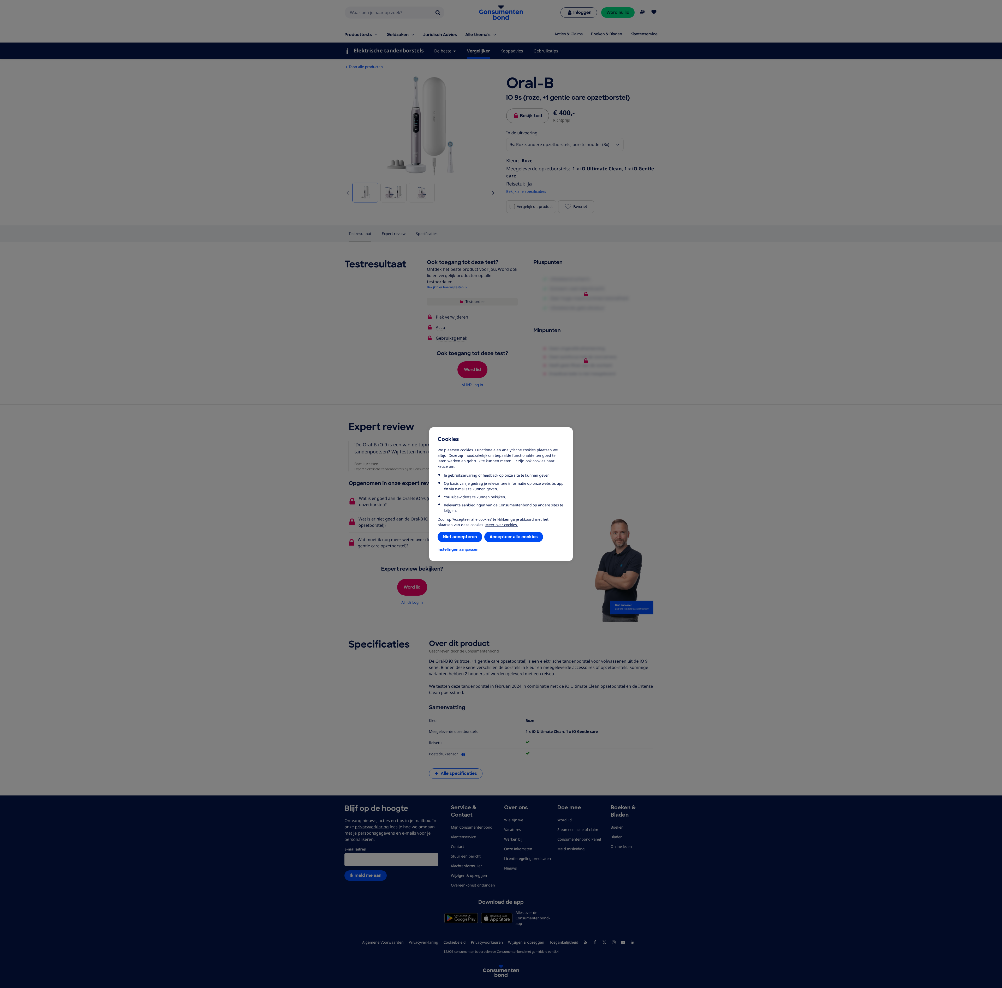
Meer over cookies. (501, 524)
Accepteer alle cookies (514, 537)
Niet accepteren (460, 537)
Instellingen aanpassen (458, 549)
